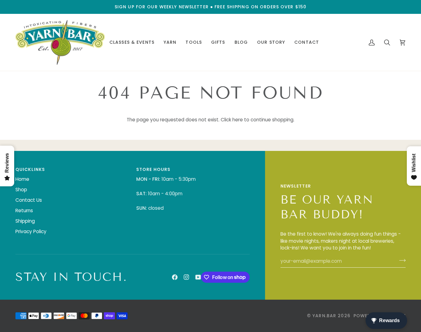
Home (22, 179)
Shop (21, 189)
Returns (24, 210)
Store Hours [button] (153, 169)
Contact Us (28, 200)
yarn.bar (324, 316)
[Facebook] (175, 277)
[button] (132, 42)
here (237, 119)
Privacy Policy (31, 231)
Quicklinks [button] (30, 169)
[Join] (400, 260)
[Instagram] (186, 277)
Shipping (25, 221)
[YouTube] (198, 277)
